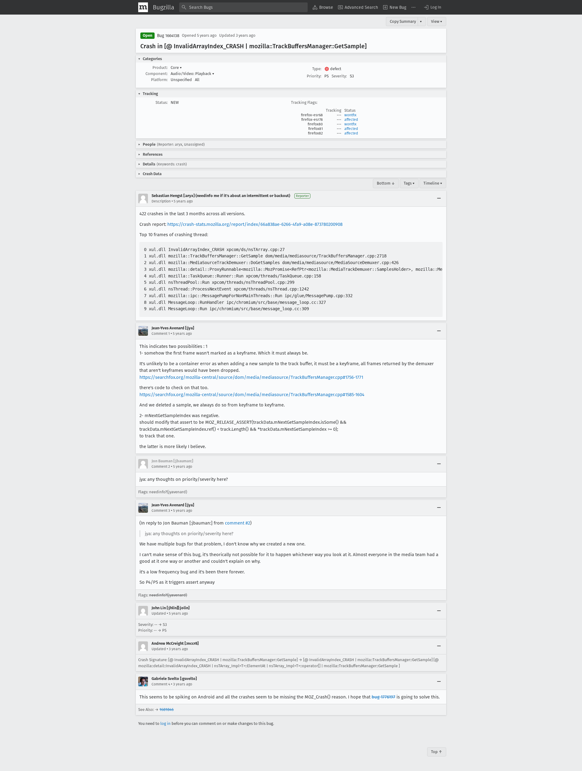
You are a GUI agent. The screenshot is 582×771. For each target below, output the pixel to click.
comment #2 (237, 523)
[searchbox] (243, 7)
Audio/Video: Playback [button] (192, 73)
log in (165, 723)
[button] (432, 7)
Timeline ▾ (432, 183)
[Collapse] (439, 198)
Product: (160, 67)
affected (351, 119)
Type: (316, 68)
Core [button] (176, 67)
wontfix (350, 115)
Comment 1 (161, 333)
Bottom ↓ (386, 183)
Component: (157, 73)
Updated (159, 613)
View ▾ (436, 21)
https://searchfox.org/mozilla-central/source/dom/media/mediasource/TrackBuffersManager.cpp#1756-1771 (251, 377)
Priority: (314, 76)
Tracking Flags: (304, 102)
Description (161, 201)
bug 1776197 (383, 697)
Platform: (159, 79)
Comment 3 (161, 510)
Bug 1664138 (168, 35)
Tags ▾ (409, 183)
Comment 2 (161, 466)
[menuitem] (323, 7)
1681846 (166, 709)
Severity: (339, 76)
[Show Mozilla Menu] (143, 7)
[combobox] (243, 7)
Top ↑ (436, 751)
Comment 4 (161, 684)
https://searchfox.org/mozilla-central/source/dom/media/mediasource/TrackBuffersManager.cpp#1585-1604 (251, 394)
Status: (162, 102)
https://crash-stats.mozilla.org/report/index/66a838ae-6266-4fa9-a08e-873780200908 (255, 224)
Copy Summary (403, 21)
